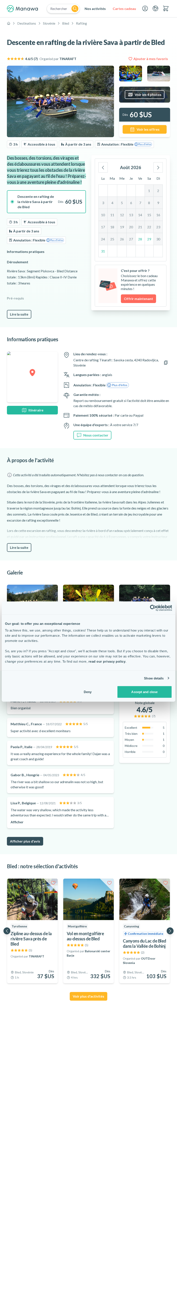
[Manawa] (22, 8)
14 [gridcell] (140, 215)
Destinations (26, 23)
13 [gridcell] (131, 215)
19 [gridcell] (122, 227)
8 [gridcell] (149, 203)
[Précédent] (103, 167)
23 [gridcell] (158, 227)
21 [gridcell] (140, 227)
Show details (154, 678)
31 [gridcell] (103, 251)
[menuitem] (95, 8)
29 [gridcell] (149, 239)
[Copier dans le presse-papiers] (165, 362)
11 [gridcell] (112, 215)
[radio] (46, 201)
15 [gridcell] (149, 215)
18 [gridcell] (112, 227)
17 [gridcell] (103, 227)
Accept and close (144, 692)
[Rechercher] (74, 8)
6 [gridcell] (131, 203)
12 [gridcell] (122, 215)
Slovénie (49, 23)
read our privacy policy (107, 661)
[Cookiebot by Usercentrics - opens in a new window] (153, 608)
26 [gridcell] (122, 239)
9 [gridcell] (158, 203)
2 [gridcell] (158, 191)
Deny (88, 692)
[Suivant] (158, 167)
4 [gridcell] (112, 203)
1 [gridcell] (149, 191)
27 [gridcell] (131, 239)
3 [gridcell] (103, 203)
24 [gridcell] (103, 239)
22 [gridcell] (149, 227)
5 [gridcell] (122, 203)
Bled (65, 23)
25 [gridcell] (112, 239)
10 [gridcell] (103, 215)
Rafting (81, 23)
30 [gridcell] (158, 239)
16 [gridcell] (158, 215)
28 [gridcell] (140, 239)
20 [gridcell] (131, 227)
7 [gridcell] (140, 203)
